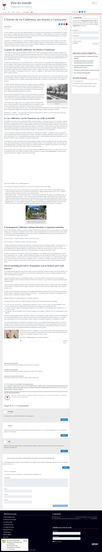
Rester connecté (77, 41)
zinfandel (20, 389)
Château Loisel (30, 337)
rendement (31, 387)
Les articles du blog (7, 522)
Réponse (64, 419)
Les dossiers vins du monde (9, 519)
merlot (22, 387)
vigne (59, 387)
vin (62, 387)
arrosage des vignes (21, 385)
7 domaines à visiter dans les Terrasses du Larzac (87, 70)
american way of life (11, 385)
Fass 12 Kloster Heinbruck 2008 (82, 73)
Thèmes (17, 12)
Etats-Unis (12, 384)
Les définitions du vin (8, 524)
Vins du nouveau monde (27, 384)
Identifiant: (75, 30)
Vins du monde (21, 3)
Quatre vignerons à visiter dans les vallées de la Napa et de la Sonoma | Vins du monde (26, 458)
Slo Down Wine (52, 151)
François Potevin (8, 26)
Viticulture (15, 389)
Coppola (48, 385)
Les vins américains (78, 81)
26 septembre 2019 (50, 458)
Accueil (5, 12)
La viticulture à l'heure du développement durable (85, 83)
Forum (13, 12)
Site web (6, 500)
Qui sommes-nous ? (7, 529)
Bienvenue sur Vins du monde (10, 363)
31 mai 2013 (10, 413)
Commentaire (7, 477)
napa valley (26, 387)
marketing (10, 387)
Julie (9, 441)
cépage (44, 385)
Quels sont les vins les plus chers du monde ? (14, 376)
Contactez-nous (7, 532)
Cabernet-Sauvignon (32, 385)
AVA (27, 385)
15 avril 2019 (10, 443)
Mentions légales (7, 534)
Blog (9, 12)
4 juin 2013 (10, 427)
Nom (5, 488)
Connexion (95, 44)
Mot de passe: (76, 36)
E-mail (6, 494)
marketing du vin (16, 387)
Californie (40, 385)
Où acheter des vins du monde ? (11, 369)
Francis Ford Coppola (55, 385)
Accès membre (25, 12)
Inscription (75, 43)
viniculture (10, 389)
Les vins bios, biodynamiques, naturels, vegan (84, 86)
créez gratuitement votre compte (89, 20)
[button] (59, 24)
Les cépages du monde (8, 527)
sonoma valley (38, 387)
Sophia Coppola (45, 387)
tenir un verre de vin (53, 387)
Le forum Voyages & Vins (9, 517)
